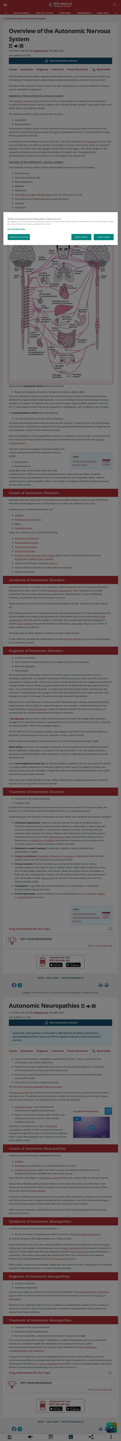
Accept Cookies (103, 237)
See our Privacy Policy (16, 229)
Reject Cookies (81, 237)
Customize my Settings (18, 237)
